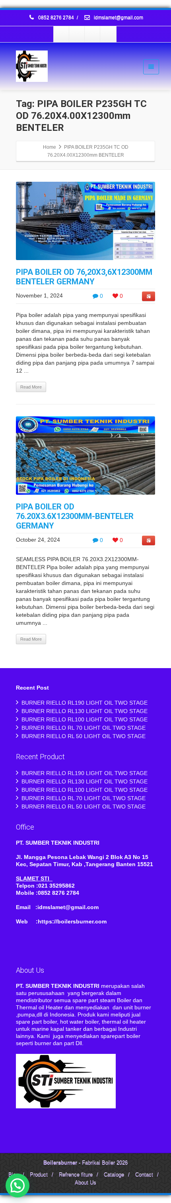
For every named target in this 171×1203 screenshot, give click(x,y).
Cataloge (114, 1175)
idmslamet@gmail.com (118, 18)
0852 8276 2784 (56, 18)
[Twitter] (77, 34)
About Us (85, 1183)
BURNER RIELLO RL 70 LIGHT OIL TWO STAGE (83, 728)
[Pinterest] (108, 34)
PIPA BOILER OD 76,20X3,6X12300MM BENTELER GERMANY (84, 276)
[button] (17, 1185)
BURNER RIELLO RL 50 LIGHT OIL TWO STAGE (83, 736)
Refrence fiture (76, 1175)
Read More (31, 387)
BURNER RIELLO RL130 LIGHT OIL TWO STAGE (84, 711)
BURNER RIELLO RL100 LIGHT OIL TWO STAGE (84, 719)
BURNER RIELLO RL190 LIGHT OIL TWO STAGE (84, 703)
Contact (144, 1175)
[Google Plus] (93, 34)
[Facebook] (62, 34)
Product (39, 1175)
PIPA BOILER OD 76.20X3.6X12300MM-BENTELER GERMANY (75, 516)
